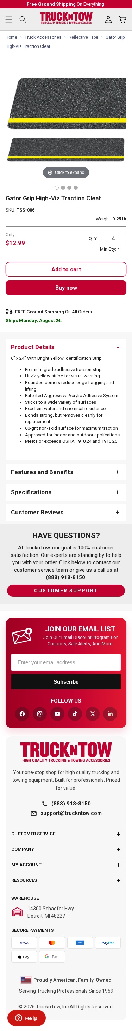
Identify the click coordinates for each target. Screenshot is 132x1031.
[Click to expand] (66, 120)
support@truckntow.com (71, 813)
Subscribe (66, 682)
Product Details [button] (32, 347)
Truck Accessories (43, 37)
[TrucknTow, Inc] (66, 752)
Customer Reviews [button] (37, 512)
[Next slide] (119, 117)
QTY (93, 238)
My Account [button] (26, 864)
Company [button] (22, 849)
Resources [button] (24, 880)
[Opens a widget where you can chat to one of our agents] (26, 1018)
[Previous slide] (13, 117)
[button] (8, 19)
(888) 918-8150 (71, 803)
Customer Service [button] (33, 833)
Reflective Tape (83, 37)
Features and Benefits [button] (42, 472)
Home (11, 37)
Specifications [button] (31, 492)
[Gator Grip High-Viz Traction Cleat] (57, 188)
